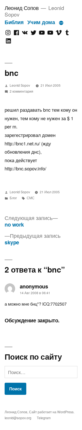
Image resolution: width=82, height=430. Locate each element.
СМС (30, 197)
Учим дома (41, 22)
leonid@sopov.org (18, 417)
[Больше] (61, 22)
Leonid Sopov (20, 85)
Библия (14, 22)
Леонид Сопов (21, 7)
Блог (13, 197)
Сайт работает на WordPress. (51, 411)
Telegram (44, 417)
